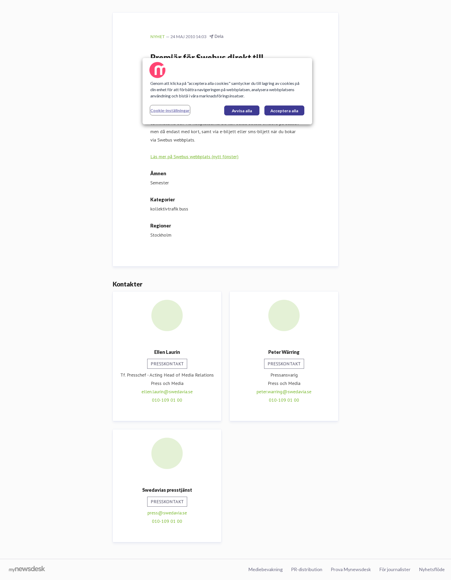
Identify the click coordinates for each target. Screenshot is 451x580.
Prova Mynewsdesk (351, 569)
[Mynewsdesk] (27, 569)
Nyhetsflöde (432, 569)
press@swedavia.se (167, 513)
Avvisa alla (242, 110)
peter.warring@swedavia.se (284, 392)
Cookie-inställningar (170, 110)
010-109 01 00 (167, 400)
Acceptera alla (284, 110)
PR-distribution (306, 569)
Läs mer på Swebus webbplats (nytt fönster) (194, 157)
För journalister (395, 569)
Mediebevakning (265, 569)
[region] (227, 91)
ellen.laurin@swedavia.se (167, 392)
